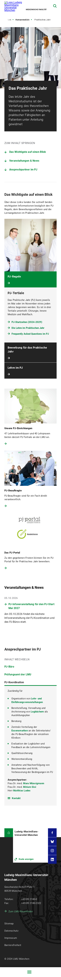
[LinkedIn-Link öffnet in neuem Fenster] (52, 859)
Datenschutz (11, 930)
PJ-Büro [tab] (9, 666)
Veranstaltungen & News (24, 160)
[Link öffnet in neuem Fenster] (30, 845)
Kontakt (16, 798)
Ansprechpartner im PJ (23, 169)
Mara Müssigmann (33, 783)
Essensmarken (19, 730)
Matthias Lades (22, 790)
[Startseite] (8, 832)
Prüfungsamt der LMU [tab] (17, 674)
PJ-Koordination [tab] (14, 682)
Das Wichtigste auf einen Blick (27, 151)
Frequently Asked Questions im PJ (30, 333)
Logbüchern (38, 711)
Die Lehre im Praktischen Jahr (28, 327)
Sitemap (9, 923)
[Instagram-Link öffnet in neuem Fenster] (52, 850)
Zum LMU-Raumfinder (20, 911)
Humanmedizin (22, 20)
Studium (7, 20)
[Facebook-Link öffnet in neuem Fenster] (52, 832)
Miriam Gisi (29, 786)
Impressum (10, 937)
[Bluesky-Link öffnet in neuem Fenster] (52, 841)
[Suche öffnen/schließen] (55, 6)
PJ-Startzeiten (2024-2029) (27, 322)
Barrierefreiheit (12, 945)
